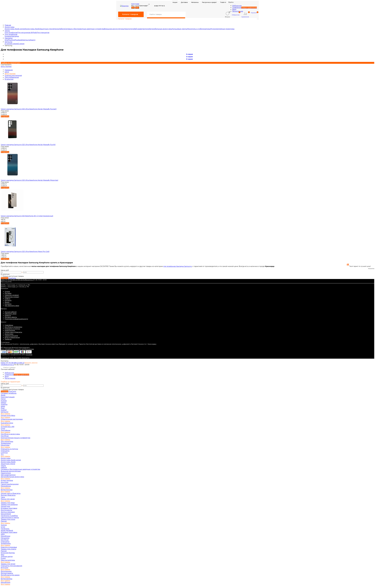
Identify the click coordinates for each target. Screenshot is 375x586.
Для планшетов (43, 32)
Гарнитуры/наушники (10, 484)
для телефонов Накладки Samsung (177, 266)
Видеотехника (6, 490)
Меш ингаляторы (8, 560)
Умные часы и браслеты (13, 332)
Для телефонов (11, 32)
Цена (7, 72)
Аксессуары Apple (32, 29)
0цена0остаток (7, 423)
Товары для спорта (8, 549)
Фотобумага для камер (10, 575)
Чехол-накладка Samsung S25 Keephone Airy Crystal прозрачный (27, 216)
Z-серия (21, 44)
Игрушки (4, 568)
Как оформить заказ (12, 306)
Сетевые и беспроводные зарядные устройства (84, 29)
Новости (8, 315)
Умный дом (5, 506)
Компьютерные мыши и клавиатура (15, 438)
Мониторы (5, 445)
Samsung (26, 40)
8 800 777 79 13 (6, 280)
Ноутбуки (5, 436)
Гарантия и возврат (12, 295)
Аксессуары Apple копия (15, 29)
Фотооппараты (7, 573)
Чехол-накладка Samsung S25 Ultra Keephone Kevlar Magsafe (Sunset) (29, 109)
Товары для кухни (8, 519)
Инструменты (6, 510)
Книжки (8, 36)
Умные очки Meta (8, 415)
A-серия (8, 44)
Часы (3, 497)
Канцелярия (6, 514)
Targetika (29, 355)
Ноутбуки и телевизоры (13, 327)
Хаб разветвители (141, 29)
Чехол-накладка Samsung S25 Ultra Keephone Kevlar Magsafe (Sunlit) (28, 145)
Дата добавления (12, 77)
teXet (3, 406)
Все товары (5, 414)
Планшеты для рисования (11, 566)
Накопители (129, 29)
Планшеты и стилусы (12, 329)
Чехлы (56, 29)
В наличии (9, 79)
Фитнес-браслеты (8, 495)
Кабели (62, 29)
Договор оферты (11, 317)
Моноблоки (5, 536)
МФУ (3, 534)
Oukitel (4, 410)
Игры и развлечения (12, 337)
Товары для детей (8, 564)
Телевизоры (6, 443)
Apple (20, 40)
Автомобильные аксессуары (160, 29)
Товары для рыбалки (9, 504)
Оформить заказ (10, 314)
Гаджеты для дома (11, 336)
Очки (3, 428)
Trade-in (7, 298)
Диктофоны (5, 430)
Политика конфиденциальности (16, 319)
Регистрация (237, 11)
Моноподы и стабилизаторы (198, 29)
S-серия (14, 44)
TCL (2, 454)
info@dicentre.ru (27, 280)
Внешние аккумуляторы (114, 29)
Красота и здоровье (9, 547)
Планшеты (5, 451)
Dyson (3, 558)
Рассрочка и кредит (12, 297)
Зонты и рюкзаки (8, 512)
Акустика (4, 482)
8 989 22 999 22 (16, 280)
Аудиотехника (10, 330)
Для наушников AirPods (27, 32)
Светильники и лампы (10, 517)
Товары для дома (8, 503)
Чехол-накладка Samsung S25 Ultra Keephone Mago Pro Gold (25, 251)
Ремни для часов (8, 499)
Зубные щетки (7, 556)
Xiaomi (32, 40)
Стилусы (4, 453)
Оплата (7, 291)
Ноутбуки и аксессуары (10, 434)
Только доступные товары (13, 276)
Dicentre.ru (4, 358)
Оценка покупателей (13, 75)
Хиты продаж (6, 66)
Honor (3, 399)
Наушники (5, 538)
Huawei (4, 401)
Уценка (4, 525)
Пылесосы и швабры (9, 516)
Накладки (15, 36)
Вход (234, 9)
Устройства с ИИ (7, 427)
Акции (7, 302)
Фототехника (6, 571)
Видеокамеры (6, 579)
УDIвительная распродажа (12, 419)
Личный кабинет (11, 312)
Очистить (12, 278)
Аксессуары (9, 27)
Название (9, 70)
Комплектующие (8, 397)
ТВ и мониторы (7, 441)
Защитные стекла (47, 29)
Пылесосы (5, 529)
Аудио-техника (7, 480)
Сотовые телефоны (9, 393)
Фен (2, 555)
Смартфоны (9, 325)
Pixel (2, 408)
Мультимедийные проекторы (222, 29)
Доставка (8, 293)
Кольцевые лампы (179, 29)
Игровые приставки (9, 508)
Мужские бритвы (8, 553)
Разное (4, 521)
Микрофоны (6, 486)
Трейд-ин (8, 339)
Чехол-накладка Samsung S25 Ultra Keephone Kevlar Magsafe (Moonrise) (29, 180)
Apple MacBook (7, 530)
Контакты (8, 300)
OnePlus (8, 40)
